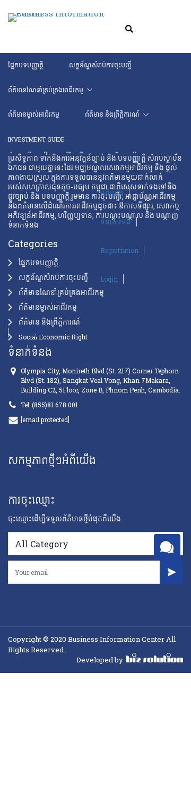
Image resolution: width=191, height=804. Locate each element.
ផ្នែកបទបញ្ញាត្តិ (26, 65)
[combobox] (95, 543)
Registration (82, 246)
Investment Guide (116, 114)
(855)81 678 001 (55, 404)
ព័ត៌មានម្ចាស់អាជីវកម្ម (134, 90)
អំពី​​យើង (74, 189)
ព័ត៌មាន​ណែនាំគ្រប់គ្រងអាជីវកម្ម (45, 90)
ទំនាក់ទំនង (78, 217)
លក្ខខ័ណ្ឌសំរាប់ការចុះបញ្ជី (99, 65)
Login (71, 274)
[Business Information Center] (41, 18)
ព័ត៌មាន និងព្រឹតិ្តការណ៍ (35, 114)
